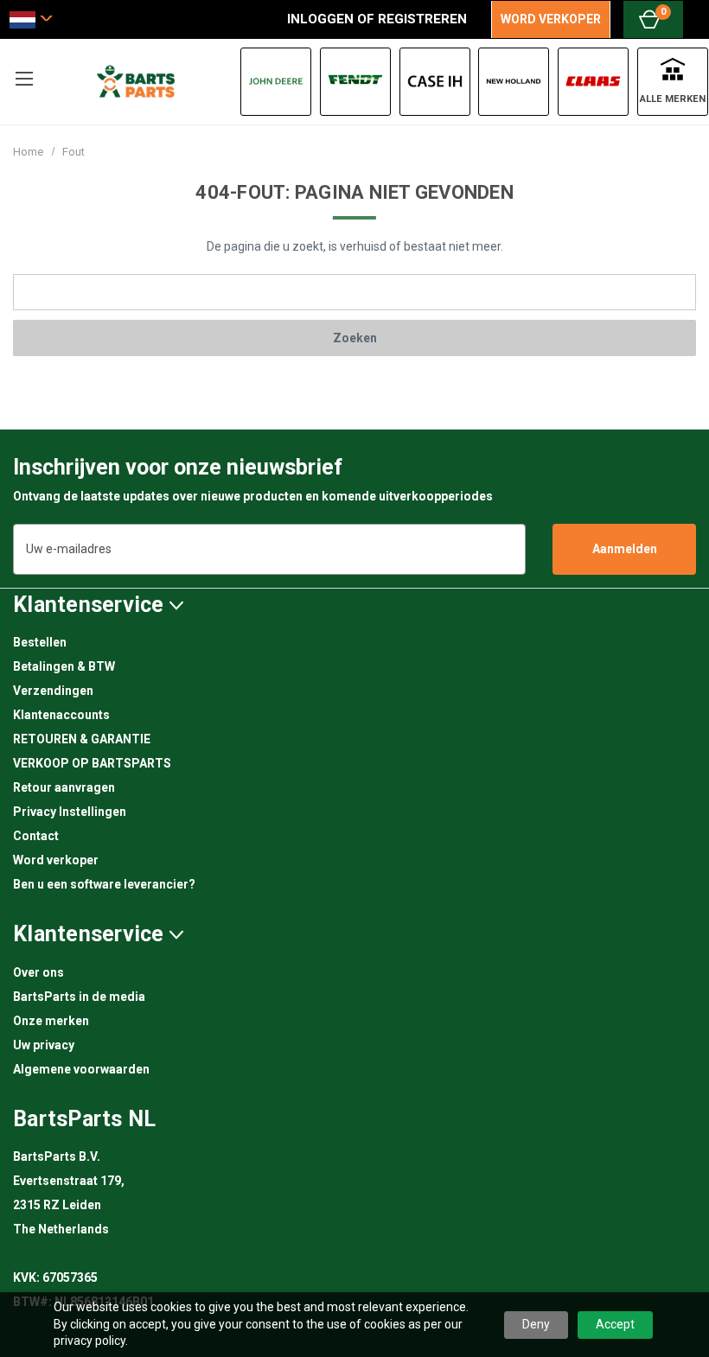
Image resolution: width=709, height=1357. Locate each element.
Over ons (38, 972)
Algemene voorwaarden (81, 1069)
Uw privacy (43, 1045)
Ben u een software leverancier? (104, 884)
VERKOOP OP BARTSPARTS (92, 763)
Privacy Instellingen (69, 812)
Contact (36, 836)
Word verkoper (56, 860)
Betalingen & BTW (64, 666)
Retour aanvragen (64, 787)
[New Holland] (513, 81)
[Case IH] (434, 81)
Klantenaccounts (61, 715)
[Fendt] (355, 81)
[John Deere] (275, 81)
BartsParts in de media (79, 996)
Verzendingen (53, 691)
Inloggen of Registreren (377, 19)
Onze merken (51, 1021)
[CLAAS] (593, 81)
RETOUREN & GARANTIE (81, 739)
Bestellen (40, 642)
